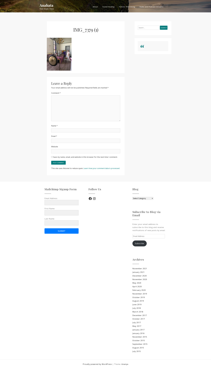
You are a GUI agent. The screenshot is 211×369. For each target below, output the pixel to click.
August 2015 (138, 348)
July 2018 (136, 308)
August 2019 (138, 301)
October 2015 (138, 340)
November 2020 (139, 279)
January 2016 (138, 333)
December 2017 (139, 315)
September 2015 (139, 344)
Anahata (46, 5)
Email (54, 136)
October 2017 (138, 319)
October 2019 (138, 297)
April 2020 (137, 286)
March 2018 (137, 312)
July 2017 (136, 322)
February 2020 (139, 290)
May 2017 (136, 326)
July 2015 (136, 351)
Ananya (124, 364)
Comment (56, 93)
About (95, 7)
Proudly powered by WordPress (97, 364)
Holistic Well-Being (127, 7)
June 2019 (137, 304)
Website (54, 146)
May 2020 (136, 283)
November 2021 (139, 268)
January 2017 (138, 330)
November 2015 (139, 337)
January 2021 (138, 272)
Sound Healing (108, 7)
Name (54, 126)
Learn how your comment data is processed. (102, 168)
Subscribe (139, 243)
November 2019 (139, 294)
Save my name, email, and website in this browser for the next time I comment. (85, 157)
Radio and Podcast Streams (151, 7)
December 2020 (139, 276)
